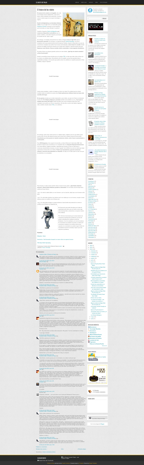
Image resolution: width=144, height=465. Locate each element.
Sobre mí (77, 2)
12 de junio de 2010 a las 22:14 (46, 297)
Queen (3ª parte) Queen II (97, 309)
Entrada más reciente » (41, 449)
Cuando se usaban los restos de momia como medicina (99, 40)
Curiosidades (91, 196)
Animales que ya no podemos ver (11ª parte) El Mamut (100, 108)
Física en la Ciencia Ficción (97, 343)
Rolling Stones (91, 232)
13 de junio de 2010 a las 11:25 (46, 391)
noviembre (93, 252)
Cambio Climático (92, 189)
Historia (90, 210)
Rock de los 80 (91, 230)
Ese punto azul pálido (95, 336)
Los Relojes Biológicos (96, 315)
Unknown (41, 269)
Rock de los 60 (91, 227)
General (90, 206)
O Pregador (81, 463)
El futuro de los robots (45, 10)
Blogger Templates (93, 463)
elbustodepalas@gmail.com (99, 12)
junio (92, 262)
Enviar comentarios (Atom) (49, 452)
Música (90, 217)
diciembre (93, 251)
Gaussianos (93, 330)
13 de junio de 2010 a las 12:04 (46, 410)
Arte (89, 184)
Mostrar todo (104, 345)
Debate (90, 197)
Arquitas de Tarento (41, 26)
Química (90, 224)
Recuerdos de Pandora (95, 338)
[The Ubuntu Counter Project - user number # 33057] (71, 458)
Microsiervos (93, 327)
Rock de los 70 (91, 229)
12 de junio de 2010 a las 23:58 (46, 335)
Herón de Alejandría (52, 31)
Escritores (90, 202)
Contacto (91, 2)
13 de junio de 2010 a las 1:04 (46, 381)
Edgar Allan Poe (92, 199)
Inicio (62, 449)
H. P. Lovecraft (91, 209)
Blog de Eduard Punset (96, 334)
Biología (90, 187)
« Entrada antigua (81, 449)
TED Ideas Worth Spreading (44, 242)
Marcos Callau (42, 261)
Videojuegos (91, 237)
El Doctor (41, 382)
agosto (92, 258)
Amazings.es (91, 181)
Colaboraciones (92, 194)
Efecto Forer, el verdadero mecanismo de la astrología (100, 137)
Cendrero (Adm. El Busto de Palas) (47, 254)
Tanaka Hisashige (70, 41)
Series (96, 2)
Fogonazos (93, 342)
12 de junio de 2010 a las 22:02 (46, 284)
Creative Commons (66, 463)
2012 (91, 245)
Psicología (90, 220)
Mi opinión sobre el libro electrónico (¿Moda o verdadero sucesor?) (100, 123)
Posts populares (103, 2)
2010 (91, 249)
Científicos (90, 192)
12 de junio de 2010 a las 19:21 (46, 260)
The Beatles (91, 235)
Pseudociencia (91, 219)
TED (64, 56)
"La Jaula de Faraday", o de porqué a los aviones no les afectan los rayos (100, 67)
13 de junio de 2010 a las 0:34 (46, 354)
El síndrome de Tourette (100, 164)
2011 (91, 247)
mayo (92, 316)
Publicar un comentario (41, 446)
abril (92, 318)
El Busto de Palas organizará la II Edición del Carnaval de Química (100, 94)
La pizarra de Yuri (94, 340)
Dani (40, 316)
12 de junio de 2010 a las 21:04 (46, 268)
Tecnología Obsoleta (95, 329)
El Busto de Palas (41, 2)
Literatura (90, 212)
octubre (93, 254)
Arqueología (91, 183)
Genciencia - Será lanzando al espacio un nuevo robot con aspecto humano (55, 239)
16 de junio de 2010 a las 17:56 (46, 444)
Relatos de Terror (92, 225)
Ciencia (43, 247)
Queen (90, 222)
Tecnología (48, 247)
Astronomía (91, 186)
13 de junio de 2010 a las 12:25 (46, 437)
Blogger (102, 424)
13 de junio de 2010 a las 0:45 (46, 368)
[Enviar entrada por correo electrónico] (63, 246)
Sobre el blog (84, 2)
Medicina (90, 215)
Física (89, 204)
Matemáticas (91, 214)
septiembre (93, 256)
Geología (90, 207)
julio (92, 260)
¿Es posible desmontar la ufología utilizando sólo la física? (100, 151)
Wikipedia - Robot (41, 236)
